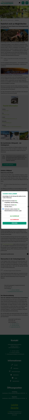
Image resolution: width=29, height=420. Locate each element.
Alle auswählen (14, 216)
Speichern (14, 223)
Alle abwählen (14, 219)
